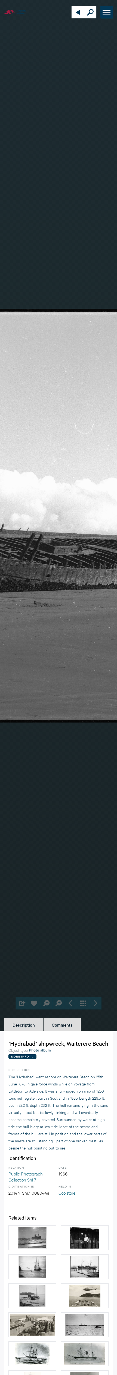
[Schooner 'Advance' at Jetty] (32, 1295)
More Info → (22, 1056)
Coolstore (67, 1192)
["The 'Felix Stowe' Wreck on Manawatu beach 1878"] (85, 1353)
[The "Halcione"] (32, 1266)
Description (24, 1025)
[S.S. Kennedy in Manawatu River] (85, 1324)
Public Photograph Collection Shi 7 (25, 1176)
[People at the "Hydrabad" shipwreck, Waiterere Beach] (85, 1237)
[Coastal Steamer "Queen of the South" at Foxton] (85, 1266)
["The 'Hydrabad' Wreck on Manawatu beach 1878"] (32, 1353)
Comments (62, 1025)
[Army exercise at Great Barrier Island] (85, 1295)
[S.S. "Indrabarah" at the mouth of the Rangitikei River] (32, 1237)
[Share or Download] (22, 1003)
